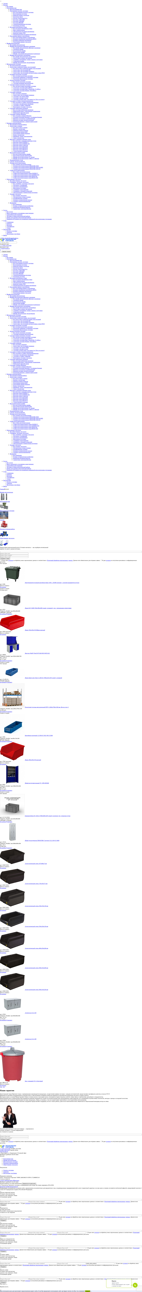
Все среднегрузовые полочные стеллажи (24, 86)
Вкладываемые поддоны (20, 14)
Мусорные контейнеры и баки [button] (18, 27)
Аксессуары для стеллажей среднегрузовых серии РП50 (29, 73)
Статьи (9, 228)
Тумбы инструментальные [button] (17, 170)
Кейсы (5, 235)
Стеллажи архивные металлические (23, 83)
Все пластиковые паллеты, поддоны (23, 12)
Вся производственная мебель (18, 124)
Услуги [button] (5, 210)
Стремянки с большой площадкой (22, 191)
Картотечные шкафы (19, 52)
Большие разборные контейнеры (22, 40)
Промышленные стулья (16, 160)
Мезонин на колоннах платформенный (24, 118)
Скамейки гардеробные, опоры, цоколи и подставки (28, 59)
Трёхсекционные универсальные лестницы (25, 192)
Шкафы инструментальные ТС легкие (24, 157)
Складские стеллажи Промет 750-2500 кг (24, 90)
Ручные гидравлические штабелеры (23, 206)
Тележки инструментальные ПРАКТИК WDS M (26, 169)
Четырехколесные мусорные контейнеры (24, 34)
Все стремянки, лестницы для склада (23, 183)
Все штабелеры (17, 204)
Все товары (10, 6)
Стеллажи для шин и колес (20, 98)
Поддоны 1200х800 (18, 21)
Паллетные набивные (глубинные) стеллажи (25, 77)
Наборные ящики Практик (20, 130)
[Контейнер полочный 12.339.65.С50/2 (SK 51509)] (12, 735)
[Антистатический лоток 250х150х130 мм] (12, 906)
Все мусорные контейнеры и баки (22, 28)
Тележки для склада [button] (15, 194)
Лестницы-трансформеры (20, 186)
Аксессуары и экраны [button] (16, 126)
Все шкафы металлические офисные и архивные (26, 47)
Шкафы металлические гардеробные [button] (20, 55)
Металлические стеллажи (10, 1161)
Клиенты (9, 223)
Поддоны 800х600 (18, 22)
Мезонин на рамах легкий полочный (23, 120)
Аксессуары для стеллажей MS (21, 70)
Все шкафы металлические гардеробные (24, 56)
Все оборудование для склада (18, 180)
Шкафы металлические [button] (13, 43)
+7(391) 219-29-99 (5, 238)
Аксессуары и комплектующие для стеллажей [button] (23, 67)
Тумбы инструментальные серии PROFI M (25, 176)
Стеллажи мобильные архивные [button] (19, 108)
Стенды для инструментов (17, 161)
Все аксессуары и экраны (20, 127)
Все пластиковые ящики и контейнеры (24, 37)
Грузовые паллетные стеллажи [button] (18, 74)
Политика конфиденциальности (9, 1186)
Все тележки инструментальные (22, 164)
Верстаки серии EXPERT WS (21, 143)
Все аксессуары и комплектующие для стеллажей (27, 68)
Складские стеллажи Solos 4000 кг (22, 87)
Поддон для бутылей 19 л (20, 18)
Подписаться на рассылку (29, 1183)
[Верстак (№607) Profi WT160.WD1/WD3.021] (12, 653)
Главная (2, 489)
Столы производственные (20, 151)
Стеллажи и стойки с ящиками (21, 105)
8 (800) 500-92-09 (5, 1150)
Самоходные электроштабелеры (22, 208)
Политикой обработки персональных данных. (60, 560)
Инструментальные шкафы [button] (17, 152)
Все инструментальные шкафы (21, 154)
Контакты (9, 225)
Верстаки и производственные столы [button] (20, 139)
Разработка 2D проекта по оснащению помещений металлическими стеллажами (29, 219)
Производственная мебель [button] (14, 123)
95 (4, 1087)
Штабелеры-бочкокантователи (21, 207)
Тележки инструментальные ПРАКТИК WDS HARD (28, 167)
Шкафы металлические (9, 1160)
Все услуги (10, 211)
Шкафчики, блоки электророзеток (22, 136)
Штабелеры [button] (13, 203)
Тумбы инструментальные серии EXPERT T (25, 173)
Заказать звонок (6, 251)
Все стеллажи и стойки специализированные (26, 102)
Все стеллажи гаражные (20, 93)
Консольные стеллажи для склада (22, 107)
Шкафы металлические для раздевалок (24, 62)
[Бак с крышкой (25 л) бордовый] (12, 1081)
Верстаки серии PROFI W (20, 149)
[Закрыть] (0, 1191)
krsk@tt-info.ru (14, 238)
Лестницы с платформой (20, 185)
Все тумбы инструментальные (21, 172)
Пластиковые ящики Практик (21, 133)
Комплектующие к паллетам (21, 15)
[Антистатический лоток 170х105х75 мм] (12, 883)
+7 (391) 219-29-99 (6, 245)
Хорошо (87, 1291)
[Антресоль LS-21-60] (12, 1013)
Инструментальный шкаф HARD (22, 155)
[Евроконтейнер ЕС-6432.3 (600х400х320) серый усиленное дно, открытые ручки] (12, 816)
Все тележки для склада (19, 195)
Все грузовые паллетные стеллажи (23, 76)
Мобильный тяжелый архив (21, 112)
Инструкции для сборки (13, 234)
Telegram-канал (8, 1180)
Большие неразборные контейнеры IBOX (24, 39)
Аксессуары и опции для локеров (22, 58)
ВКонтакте (16, 1180)
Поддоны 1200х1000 (19, 19)
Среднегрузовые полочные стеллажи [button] (20, 84)
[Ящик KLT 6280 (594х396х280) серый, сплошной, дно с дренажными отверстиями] (12, 608)
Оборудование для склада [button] (14, 179)
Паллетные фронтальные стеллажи (23, 79)
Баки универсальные (19, 30)
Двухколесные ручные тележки (22, 197)
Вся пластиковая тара (16, 9)
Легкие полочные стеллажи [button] (17, 80)
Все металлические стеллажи (18, 65)
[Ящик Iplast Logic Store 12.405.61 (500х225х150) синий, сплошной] (12, 678)
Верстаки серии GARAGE (20, 145)
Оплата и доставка (12, 231)
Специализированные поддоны (22, 24)
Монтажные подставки (19, 188)
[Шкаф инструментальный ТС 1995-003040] (12, 783)
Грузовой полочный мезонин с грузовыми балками (27, 117)
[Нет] (90, 1291)
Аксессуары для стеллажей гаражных (23, 71)
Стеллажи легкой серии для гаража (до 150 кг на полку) (29, 99)
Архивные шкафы (18, 49)
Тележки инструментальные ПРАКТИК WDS (26, 166)
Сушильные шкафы (18, 61)
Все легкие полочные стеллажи (22, 81)
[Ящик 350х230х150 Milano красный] (12, 630)
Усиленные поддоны (19, 25)
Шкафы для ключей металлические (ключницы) (26, 53)
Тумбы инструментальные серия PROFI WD (25, 177)
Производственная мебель (10, 1163)
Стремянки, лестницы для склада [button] (19, 182)
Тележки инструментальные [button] (18, 163)
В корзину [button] (9, 614)
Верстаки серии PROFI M (20, 148)
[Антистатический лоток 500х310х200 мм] (12, 968)
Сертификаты (10, 226)
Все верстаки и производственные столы (24, 141)
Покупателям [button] (7, 229)
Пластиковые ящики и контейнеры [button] (20, 36)
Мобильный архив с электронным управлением (26, 111)
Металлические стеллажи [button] (14, 64)
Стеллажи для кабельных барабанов (23, 104)
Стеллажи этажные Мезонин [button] (18, 114)
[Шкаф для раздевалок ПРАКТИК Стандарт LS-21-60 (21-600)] (12, 840)
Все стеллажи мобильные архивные (23, 110)
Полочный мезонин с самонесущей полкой (25, 121)
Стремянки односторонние (20, 189)
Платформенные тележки (20, 198)
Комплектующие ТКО (19, 33)
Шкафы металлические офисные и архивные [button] (22, 46)
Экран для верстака (18, 138)
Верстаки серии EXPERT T (21, 142)
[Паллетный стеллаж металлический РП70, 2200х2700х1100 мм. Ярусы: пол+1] (12, 707)
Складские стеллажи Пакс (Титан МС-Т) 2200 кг (27, 89)
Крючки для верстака (19, 129)
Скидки (5, 3)
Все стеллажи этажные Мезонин (22, 115)
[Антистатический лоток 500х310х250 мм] (12, 989)
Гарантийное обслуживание (14, 214)
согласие (10, 560)
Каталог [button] (5, 5)
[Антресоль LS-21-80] (12, 1039)
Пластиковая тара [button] (11, 8)
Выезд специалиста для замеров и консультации (20, 213)
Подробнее (3, 587)
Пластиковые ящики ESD (20, 132)
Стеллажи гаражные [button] (15, 92)
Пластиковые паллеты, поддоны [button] (19, 11)
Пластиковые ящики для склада (22, 42)
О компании (10, 222)
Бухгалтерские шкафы (19, 50)
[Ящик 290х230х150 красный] (12, 760)
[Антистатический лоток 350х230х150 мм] (12, 926)
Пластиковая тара (8, 1158)
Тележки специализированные (21, 201)
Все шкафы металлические (17, 45)
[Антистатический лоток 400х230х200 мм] (12, 948)
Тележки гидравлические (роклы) (22, 200)
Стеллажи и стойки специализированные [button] (21, 101)
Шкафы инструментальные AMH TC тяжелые (26, 158)
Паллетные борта (18, 16)
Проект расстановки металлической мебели (19, 217)
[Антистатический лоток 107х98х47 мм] (12, 863)
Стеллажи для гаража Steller (21, 96)
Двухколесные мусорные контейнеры (23, 31)
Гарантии (9, 232)
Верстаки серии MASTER (20, 146)
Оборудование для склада (10, 1164)
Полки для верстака (18, 135)
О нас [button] (4, 220)
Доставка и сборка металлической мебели (18, 216)
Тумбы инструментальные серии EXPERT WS (26, 174)
